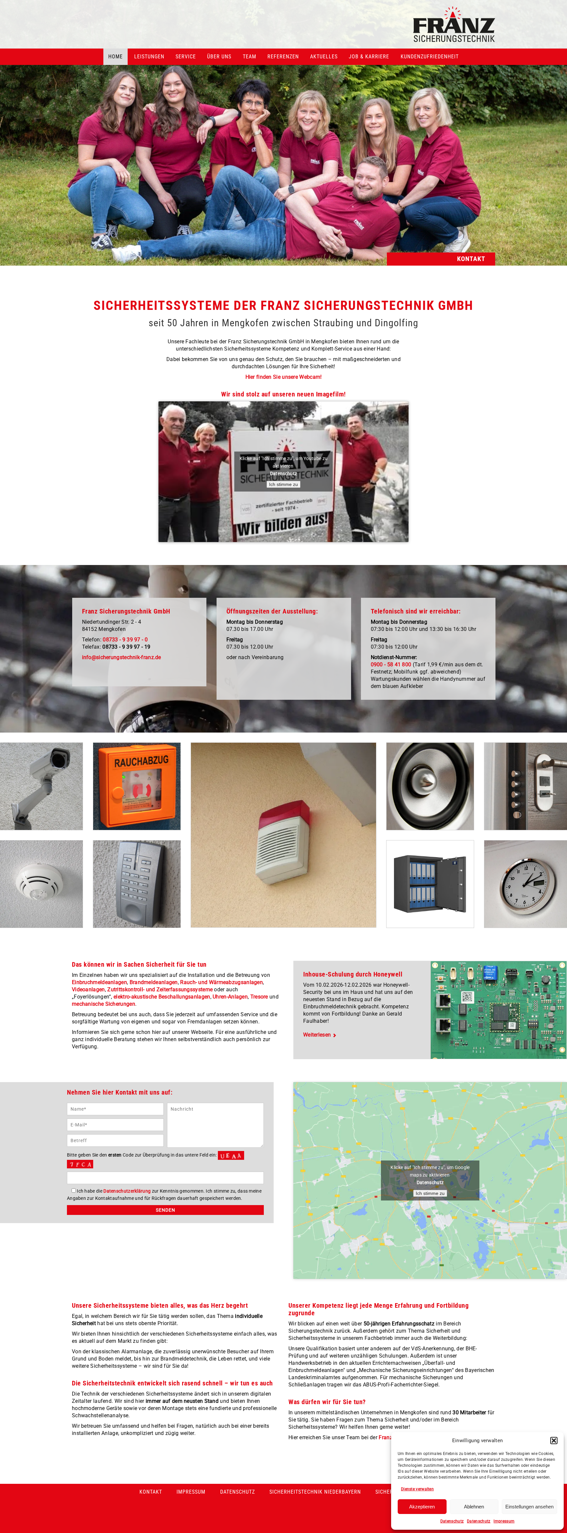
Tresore (259, 997)
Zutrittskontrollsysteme (137, 883)
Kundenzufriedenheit (430, 56)
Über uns (219, 56)
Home (115, 56)
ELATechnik (430, 785)
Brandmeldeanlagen (154, 982)
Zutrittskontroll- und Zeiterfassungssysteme (160, 989)
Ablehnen (474, 1506)
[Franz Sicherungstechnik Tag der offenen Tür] (283, 133)
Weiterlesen (317, 1035)
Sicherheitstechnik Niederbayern (315, 1492)
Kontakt (150, 1492)
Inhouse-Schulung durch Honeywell (352, 974)
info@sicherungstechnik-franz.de (121, 657)
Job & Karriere (369, 56)
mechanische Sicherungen (103, 1004)
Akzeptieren (422, 1506)
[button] (554, 1440)
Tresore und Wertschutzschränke (430, 883)
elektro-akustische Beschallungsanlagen (162, 997)
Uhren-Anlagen (230, 997)
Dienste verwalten (417, 1489)
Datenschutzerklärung (127, 1191)
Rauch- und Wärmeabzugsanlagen (137, 785)
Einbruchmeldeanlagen (99, 982)
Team (249, 56)
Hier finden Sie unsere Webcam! (283, 377)
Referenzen (283, 56)
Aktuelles (324, 56)
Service (186, 56)
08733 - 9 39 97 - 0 (125, 639)
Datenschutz (452, 1521)
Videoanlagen (88, 989)
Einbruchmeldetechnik (283, 829)
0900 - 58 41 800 (391, 664)
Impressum (504, 1521)
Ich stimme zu (283, 484)
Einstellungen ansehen (529, 1506)
